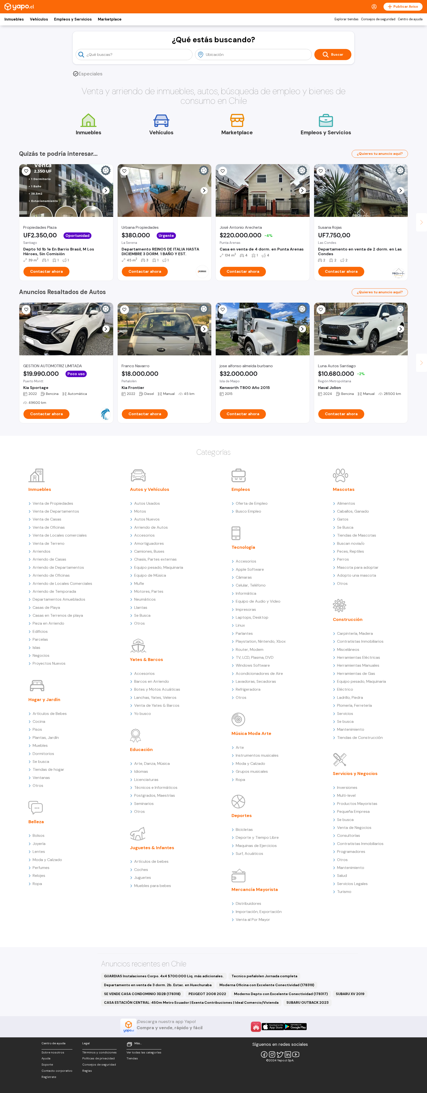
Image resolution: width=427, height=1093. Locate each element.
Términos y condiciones (99, 1052)
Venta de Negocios (354, 827)
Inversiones (347, 787)
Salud (342, 875)
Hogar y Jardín (44, 700)
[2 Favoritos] (124, 171)
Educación (141, 749)
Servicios (345, 713)
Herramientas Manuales (358, 665)
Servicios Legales (352, 883)
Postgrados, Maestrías (154, 795)
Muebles (40, 745)
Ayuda (46, 1058)
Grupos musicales (252, 771)
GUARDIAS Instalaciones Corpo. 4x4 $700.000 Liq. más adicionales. (164, 976)
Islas (36, 647)
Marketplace (110, 19)
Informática (246, 593)
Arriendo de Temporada (54, 591)
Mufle (139, 583)
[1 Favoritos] (222, 171)
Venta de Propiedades (53, 503)
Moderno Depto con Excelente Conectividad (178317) (281, 994)
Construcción (348, 619)
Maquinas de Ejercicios (256, 845)
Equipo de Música (150, 575)
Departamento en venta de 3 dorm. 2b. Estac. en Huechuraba (158, 985)
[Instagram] (272, 1054)
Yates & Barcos (146, 659)
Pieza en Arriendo (48, 623)
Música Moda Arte (251, 733)
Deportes (242, 816)
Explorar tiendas (347, 19)
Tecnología (243, 547)
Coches (141, 869)
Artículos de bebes (151, 861)
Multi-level (346, 795)
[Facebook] (264, 1054)
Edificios (40, 631)
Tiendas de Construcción (360, 737)
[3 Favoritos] (26, 171)
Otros (38, 785)
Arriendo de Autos (151, 527)
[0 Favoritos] (26, 309)
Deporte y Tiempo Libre (257, 837)
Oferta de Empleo (252, 503)
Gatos (342, 519)
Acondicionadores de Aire (259, 673)
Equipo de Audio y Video (258, 601)
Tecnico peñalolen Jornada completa (264, 976)
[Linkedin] (288, 1054)
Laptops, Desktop (252, 617)
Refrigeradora (248, 689)
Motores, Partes (148, 591)
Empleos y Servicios (73, 19)
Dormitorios (43, 753)
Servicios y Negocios (355, 773)
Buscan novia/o (350, 543)
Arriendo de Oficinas (51, 575)
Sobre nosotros (53, 1052)
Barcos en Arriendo (151, 681)
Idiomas (141, 771)
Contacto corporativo (57, 1071)
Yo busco (142, 713)
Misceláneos (348, 649)
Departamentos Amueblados (59, 599)
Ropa (37, 883)
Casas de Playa (46, 607)
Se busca (41, 761)
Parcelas (40, 639)
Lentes (39, 851)
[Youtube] (296, 1054)
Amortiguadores (149, 543)
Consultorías (348, 835)
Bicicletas (244, 829)
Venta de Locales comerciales (60, 535)
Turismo (344, 891)
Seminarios (144, 803)
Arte (240, 747)
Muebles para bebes (152, 885)
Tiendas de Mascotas (356, 535)
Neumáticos (145, 599)
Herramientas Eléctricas (358, 657)
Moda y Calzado (47, 859)
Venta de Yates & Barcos (156, 705)
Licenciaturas (146, 779)
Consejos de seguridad (378, 19)
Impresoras (246, 609)
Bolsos (38, 835)
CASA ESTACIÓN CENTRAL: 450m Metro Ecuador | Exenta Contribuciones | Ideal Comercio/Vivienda (191, 1002)
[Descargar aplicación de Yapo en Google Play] (295, 1026)
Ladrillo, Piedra (350, 697)
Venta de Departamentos (56, 511)
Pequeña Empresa (353, 811)
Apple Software (250, 569)
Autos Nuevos (147, 519)
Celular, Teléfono (251, 585)
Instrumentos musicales (257, 755)
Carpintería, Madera (355, 633)
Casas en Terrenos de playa (58, 615)
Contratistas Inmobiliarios (360, 641)
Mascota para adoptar (358, 567)
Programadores (351, 851)
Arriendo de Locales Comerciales (62, 583)
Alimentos (346, 503)
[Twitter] (280, 1054)
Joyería (39, 843)
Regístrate (49, 1077)
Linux (240, 625)
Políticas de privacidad (98, 1058)
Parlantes (244, 633)
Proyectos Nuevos (49, 663)
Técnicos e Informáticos (155, 787)
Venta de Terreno (48, 543)
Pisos (37, 729)
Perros (343, 559)
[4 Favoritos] (321, 309)
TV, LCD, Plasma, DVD (255, 657)
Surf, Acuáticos (249, 853)
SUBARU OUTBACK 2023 (307, 1002)
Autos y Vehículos (149, 489)
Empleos (241, 489)
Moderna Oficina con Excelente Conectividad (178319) (266, 985)
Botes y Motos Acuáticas (157, 689)
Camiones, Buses (149, 551)
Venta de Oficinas (49, 527)
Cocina (39, 721)
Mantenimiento (350, 729)
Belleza (36, 822)
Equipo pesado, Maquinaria (158, 567)
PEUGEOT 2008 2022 (207, 994)
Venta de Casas (47, 519)
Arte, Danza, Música (152, 763)
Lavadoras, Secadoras (256, 681)
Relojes (39, 875)
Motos (140, 511)
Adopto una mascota (356, 575)
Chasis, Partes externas (155, 559)
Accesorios (144, 535)
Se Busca (142, 615)
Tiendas (132, 1058)
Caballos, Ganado (353, 511)
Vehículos (39, 19)
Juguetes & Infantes (152, 848)
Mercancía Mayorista (255, 889)
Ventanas (41, 777)
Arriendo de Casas (49, 559)
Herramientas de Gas (356, 673)
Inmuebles (14, 19)
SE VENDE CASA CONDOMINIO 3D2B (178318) (142, 994)
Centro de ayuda (410, 19)
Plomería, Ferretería (354, 705)
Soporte (47, 1065)
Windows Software (253, 665)
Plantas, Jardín (46, 737)
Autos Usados (147, 503)
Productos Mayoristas (357, 803)
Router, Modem (249, 649)
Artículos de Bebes (50, 713)
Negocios (41, 655)
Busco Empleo (248, 511)
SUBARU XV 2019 (350, 994)
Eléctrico (345, 689)
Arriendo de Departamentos (58, 567)
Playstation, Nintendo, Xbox (261, 641)
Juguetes (142, 877)
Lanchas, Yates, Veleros (155, 697)
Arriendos (41, 551)
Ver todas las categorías (144, 1052)
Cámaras (244, 577)
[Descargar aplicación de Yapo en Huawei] (256, 1026)
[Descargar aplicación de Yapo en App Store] (273, 1026)
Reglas (87, 1071)
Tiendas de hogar (48, 769)
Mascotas (344, 489)
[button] (105, 190)
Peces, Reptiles (350, 551)
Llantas (140, 607)
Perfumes (41, 867)
